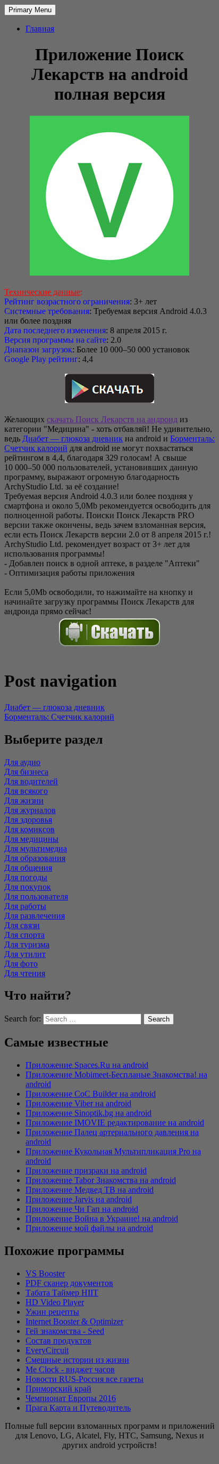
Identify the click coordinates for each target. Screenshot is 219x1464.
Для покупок (27, 886)
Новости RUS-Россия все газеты (85, 1378)
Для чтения (24, 973)
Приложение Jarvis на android (79, 1199)
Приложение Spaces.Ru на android (87, 1064)
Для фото (21, 963)
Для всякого (26, 790)
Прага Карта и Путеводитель (78, 1407)
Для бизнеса (26, 771)
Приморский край (58, 1388)
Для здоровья (28, 819)
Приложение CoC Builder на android (91, 1093)
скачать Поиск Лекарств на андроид (112, 419)
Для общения (28, 867)
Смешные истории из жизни (77, 1359)
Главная (40, 28)
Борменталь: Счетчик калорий (59, 716)
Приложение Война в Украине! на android (102, 1218)
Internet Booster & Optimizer (74, 1321)
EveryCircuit (47, 1350)
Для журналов (30, 810)
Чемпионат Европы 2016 (71, 1398)
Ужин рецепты (52, 1311)
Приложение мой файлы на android (89, 1228)
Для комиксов (29, 829)
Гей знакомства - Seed (65, 1331)
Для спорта (24, 934)
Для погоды (25, 877)
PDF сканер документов (69, 1283)
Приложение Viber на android (78, 1103)
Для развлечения (34, 915)
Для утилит (25, 954)
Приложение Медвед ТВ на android (90, 1189)
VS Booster (45, 1273)
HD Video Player (55, 1302)
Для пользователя (36, 896)
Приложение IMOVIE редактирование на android (115, 1122)
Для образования (34, 858)
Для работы (25, 906)
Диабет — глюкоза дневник (72, 438)
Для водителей (31, 781)
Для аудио (22, 762)
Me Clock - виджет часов (70, 1369)
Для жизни (24, 800)
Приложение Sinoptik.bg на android (88, 1112)
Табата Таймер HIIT (62, 1292)
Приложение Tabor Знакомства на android (101, 1180)
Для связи (22, 925)
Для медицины (31, 838)
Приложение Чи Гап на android (82, 1208)
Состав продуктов (58, 1340)
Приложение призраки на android (86, 1170)
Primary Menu (30, 10)
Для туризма (26, 944)
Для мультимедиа (35, 848)
